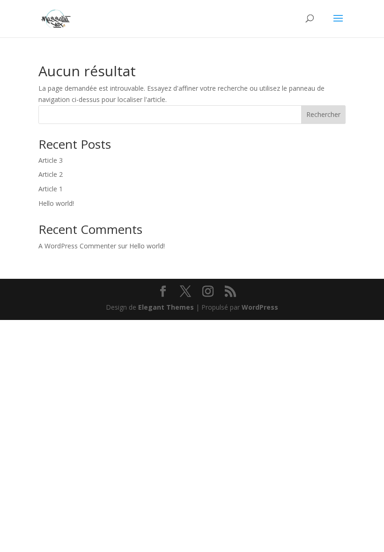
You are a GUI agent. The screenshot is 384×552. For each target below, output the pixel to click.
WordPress (260, 307)
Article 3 (50, 160)
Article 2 (50, 174)
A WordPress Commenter (77, 245)
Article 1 (50, 188)
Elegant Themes (166, 307)
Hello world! (56, 203)
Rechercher (323, 114)
